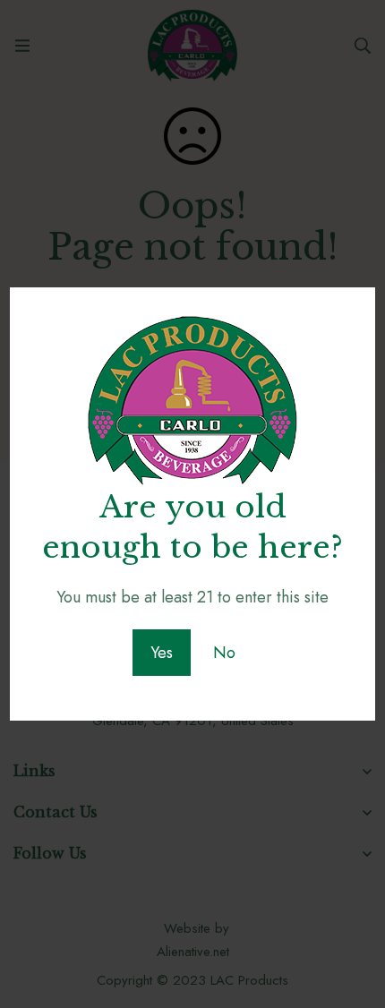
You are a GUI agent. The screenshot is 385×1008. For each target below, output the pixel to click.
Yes (161, 652)
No (224, 652)
